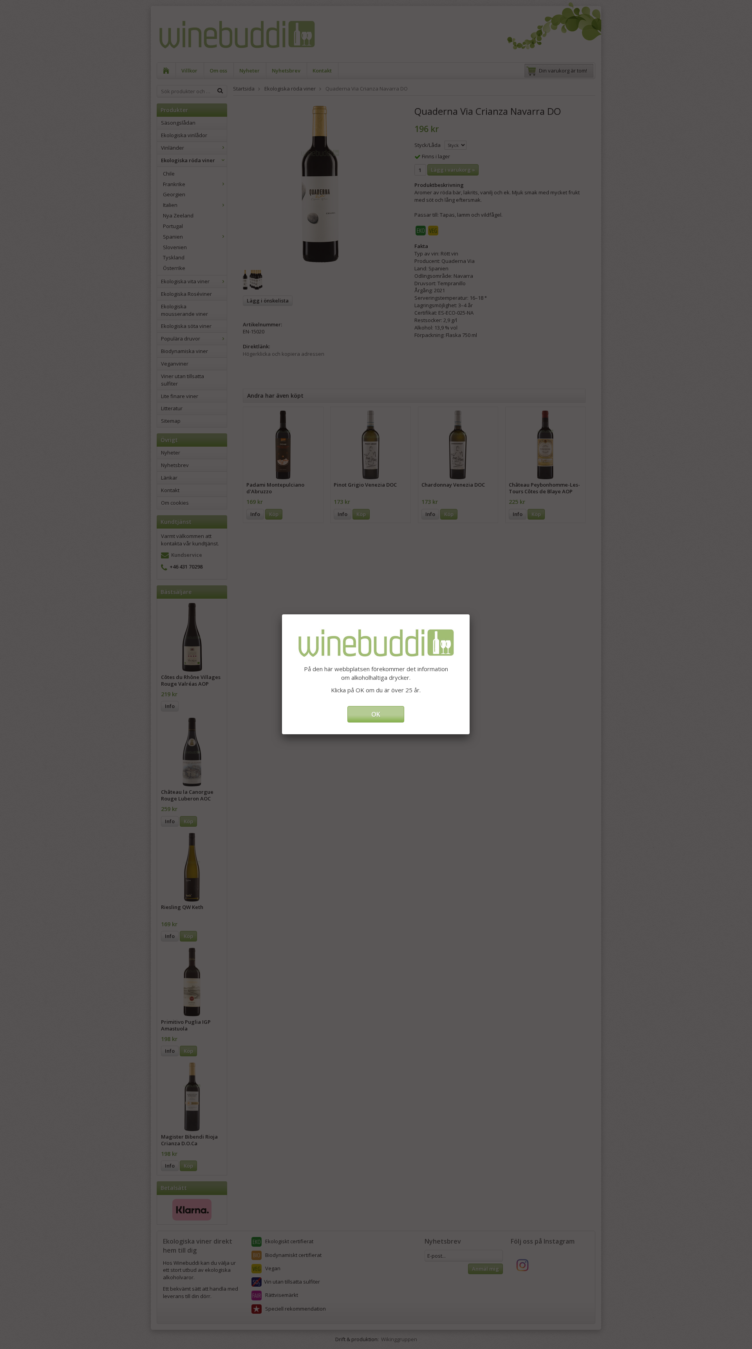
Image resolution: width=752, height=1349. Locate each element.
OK (375, 714)
